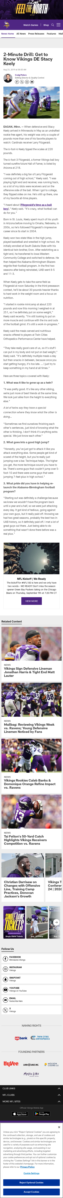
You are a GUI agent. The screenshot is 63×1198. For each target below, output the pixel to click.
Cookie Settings (31, 1173)
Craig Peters (20, 75)
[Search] (52, 25)
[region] (31, 1160)
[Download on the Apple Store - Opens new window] (19, 1114)
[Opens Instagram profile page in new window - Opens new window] (27, 82)
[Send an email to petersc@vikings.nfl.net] (32, 82)
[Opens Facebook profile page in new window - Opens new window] (17, 82)
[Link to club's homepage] (6, 23)
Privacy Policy (27, 1167)
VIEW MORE (31, 601)
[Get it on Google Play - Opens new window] (42, 1115)
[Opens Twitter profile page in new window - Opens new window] (22, 82)
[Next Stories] (56, 922)
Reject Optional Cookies (32, 1182)
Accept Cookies (31, 1192)
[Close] (59, 1127)
